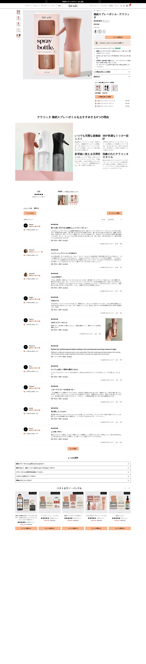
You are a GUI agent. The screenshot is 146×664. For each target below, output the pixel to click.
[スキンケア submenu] (48, 6)
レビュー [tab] (28, 208)
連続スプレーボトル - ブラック (95, 32)
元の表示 (65, 240)
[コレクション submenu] (98, 6)
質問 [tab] (36, 208)
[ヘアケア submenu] (31, 6)
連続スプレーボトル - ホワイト (104, 32)
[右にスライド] (99, 1)
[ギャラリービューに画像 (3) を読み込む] (18, 24)
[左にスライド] (46, 1)
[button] (102, 21)
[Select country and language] (127, 6)
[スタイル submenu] (39, 6)
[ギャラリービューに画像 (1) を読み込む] (18, 12)
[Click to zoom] (89, 76)
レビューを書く (116, 213)
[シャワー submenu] (57, 6)
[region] (73, 1)
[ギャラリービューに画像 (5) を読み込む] (18, 36)
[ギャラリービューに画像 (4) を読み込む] (18, 30)
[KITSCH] (73, 5)
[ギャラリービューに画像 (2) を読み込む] (18, 18)
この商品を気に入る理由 (104, 97)
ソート (103, 219)
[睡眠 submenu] (62, 6)
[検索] (121, 6)
